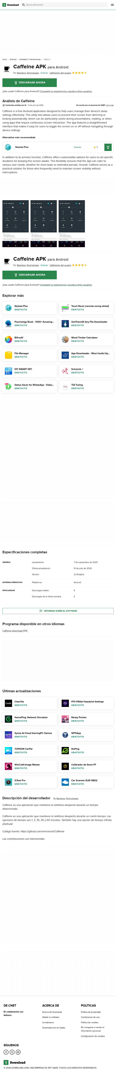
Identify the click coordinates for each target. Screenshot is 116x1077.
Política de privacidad (91, 1012)
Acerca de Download (52, 1012)
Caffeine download (12, 630)
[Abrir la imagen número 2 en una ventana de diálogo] (72, 223)
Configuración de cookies (93, 1036)
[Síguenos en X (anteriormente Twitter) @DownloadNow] (12, 1052)
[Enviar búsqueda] (23, 4)
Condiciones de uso (90, 1017)
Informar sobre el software (60, 611)
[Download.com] (10, 5)
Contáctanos (48, 1022)
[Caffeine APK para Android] (6, 69)
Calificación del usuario (60, 73)
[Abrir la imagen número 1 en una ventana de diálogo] (44, 223)
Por (26, 73)
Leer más (110, 105)
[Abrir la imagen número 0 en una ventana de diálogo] (15, 223)
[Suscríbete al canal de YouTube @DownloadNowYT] (18, 1052)
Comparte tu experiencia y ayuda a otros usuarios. (66, 91)
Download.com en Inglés (53, 1027)
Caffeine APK (40, 66)
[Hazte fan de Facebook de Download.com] (6, 1052)
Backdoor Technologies (67, 798)
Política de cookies (89, 1022)
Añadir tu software (50, 1017)
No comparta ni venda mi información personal (92, 1029)
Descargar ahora (32, 82)
